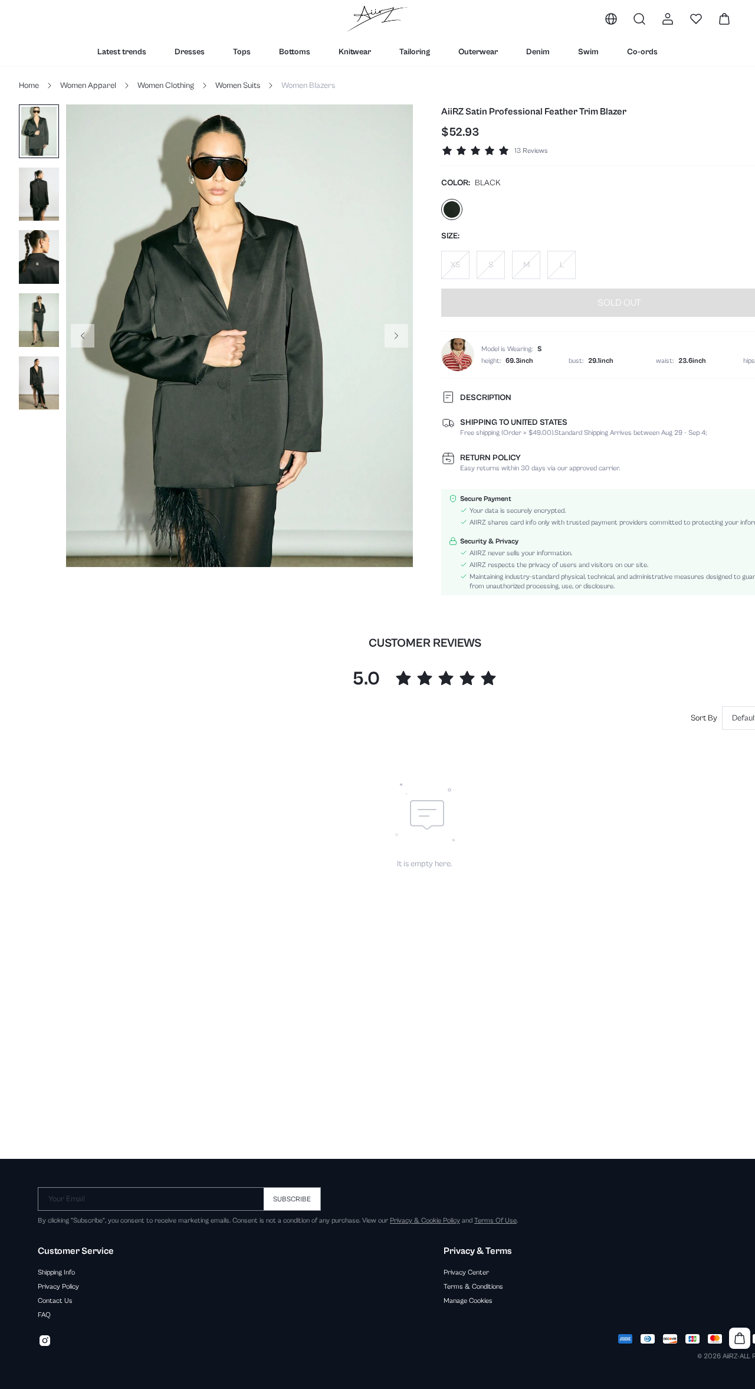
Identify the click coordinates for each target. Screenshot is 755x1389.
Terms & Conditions (473, 1286)
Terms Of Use (495, 1220)
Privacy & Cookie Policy (425, 1220)
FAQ (44, 1315)
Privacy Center (466, 1272)
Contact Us (55, 1300)
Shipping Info (56, 1272)
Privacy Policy (58, 1286)
